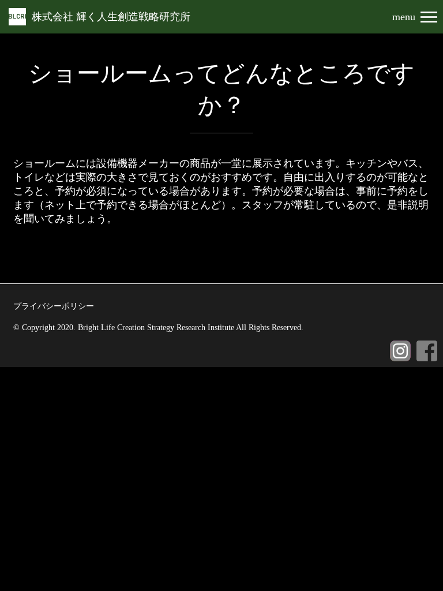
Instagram (400, 351)
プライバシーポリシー (53, 306)
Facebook (426, 351)
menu (403, 17)
